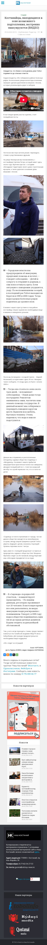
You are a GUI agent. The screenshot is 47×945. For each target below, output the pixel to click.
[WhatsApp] (17, 654)
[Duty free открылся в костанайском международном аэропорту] (15, 802)
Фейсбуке (25, 668)
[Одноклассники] (7, 654)
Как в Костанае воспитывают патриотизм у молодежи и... (28, 776)
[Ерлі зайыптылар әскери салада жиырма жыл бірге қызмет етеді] (15, 762)
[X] (14, 654)
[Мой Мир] (11, 654)
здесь (37, 852)
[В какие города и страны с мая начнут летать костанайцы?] (15, 751)
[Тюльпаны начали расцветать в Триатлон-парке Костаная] (15, 813)
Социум (23, 15)
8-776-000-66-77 (29, 674)
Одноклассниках (11, 668)
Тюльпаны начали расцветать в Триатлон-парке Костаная (29, 814)
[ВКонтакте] (4, 654)
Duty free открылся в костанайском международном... (29, 802)
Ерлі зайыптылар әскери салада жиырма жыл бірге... (29, 763)
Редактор (32, 32)
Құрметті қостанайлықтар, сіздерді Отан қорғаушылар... (29, 789)
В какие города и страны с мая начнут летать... (28, 751)
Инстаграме (9, 671)
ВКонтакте (33, 665)
